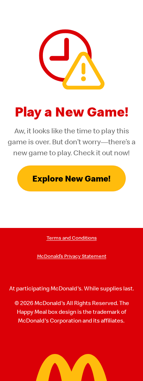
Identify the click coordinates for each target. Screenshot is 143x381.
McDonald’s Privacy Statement (71, 256)
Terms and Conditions (72, 238)
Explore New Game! (71, 178)
